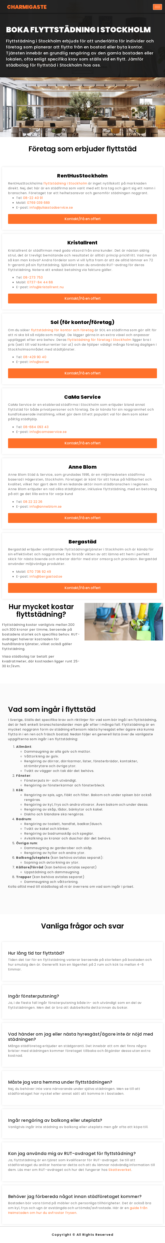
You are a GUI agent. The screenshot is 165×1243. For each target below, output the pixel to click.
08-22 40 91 (33, 198)
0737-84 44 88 (40, 282)
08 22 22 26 (32, 501)
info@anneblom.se (46, 506)
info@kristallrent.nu (47, 287)
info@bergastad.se (46, 576)
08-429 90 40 (34, 357)
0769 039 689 (38, 202)
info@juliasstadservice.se (51, 207)
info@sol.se (39, 362)
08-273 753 (33, 277)
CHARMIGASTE (26, 7)
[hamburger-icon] (157, 7)
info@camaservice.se (48, 431)
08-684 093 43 (35, 427)
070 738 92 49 (39, 571)
